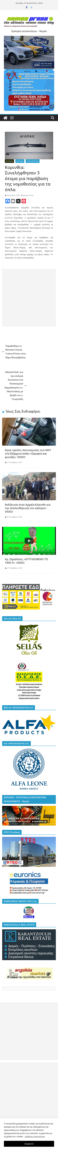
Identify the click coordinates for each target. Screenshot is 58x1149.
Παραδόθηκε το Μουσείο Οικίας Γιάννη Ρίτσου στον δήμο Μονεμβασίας (15, 351)
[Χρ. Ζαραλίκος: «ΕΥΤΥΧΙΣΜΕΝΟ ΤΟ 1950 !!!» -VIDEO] (29, 528)
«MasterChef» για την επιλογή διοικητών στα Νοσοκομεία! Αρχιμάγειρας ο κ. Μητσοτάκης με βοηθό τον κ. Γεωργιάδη (13, 386)
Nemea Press (28, 195)
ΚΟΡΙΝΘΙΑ (19, 161)
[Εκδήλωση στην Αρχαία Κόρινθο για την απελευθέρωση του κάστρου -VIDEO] (29, 474)
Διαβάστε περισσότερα (35, 1136)
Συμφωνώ (29, 1143)
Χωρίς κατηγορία (32, 161)
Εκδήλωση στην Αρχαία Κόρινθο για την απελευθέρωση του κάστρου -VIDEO (27, 508)
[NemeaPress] (5, 118)
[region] (29, 1133)
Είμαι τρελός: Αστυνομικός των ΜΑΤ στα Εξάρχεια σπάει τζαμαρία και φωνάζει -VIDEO (28, 453)
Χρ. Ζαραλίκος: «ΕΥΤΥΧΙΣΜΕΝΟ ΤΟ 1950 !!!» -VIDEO (26, 560)
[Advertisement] (29, 298)
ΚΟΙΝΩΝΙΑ (9, 161)
